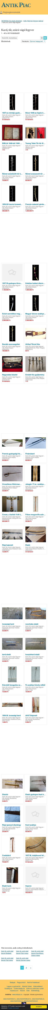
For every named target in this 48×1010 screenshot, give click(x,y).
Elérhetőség (35, 990)
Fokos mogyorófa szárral (35, 514)
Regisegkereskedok (11, 12)
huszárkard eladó (32, 654)
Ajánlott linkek (27, 986)
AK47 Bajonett (31, 715)
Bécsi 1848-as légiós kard (35, 113)
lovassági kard (8, 624)
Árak (28, 990)
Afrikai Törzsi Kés (32, 344)
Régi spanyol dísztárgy (11, 825)
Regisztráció (21, 982)
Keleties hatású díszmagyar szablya (35, 283)
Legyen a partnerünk (14, 986)
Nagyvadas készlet (9, 375)
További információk (13, 1008)
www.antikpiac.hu (17, 994)
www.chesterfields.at (38, 999)
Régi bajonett (7, 545)
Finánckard (29, 454)
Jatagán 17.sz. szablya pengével (35, 484)
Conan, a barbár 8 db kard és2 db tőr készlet (12, 514)
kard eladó (6, 654)
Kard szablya (30, 825)
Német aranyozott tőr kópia (35, 174)
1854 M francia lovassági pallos (12, 204)
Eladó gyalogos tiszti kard (35, 794)
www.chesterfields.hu (9, 999)
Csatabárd (6, 855)
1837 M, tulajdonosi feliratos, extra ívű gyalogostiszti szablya (35, 855)
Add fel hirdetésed (33, 982)
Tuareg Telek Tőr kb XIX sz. (35, 143)
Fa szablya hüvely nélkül (35, 685)
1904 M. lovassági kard (11, 715)
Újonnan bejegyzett (36, 41)
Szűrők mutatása (9, 37)
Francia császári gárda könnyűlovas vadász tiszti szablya (35, 204)
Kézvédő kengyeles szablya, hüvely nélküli (12, 685)
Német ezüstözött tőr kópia (12, 174)
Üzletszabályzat (19, 988)
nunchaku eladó (31, 624)
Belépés (12, 982)
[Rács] (45, 38)
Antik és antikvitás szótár (35, 988)
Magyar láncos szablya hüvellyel (35, 314)
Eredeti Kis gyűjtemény (34, 375)
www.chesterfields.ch (16, 1001)
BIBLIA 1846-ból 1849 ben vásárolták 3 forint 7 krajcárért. (12, 143)
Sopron (28, 886)
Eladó (27, 545)
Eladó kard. (6, 886)
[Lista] (42, 38)
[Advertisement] (24, 68)
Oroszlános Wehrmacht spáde (12, 484)
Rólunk (22, 990)
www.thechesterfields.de (31, 1001)
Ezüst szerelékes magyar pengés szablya (12, 314)
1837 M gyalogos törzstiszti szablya (12, 283)
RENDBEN (39, 1007)
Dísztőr (5, 794)
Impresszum (14, 990)
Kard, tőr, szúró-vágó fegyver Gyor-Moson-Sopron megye (37, 953)
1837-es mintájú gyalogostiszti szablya (12, 113)
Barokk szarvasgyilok (11, 344)
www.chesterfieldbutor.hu (24, 999)
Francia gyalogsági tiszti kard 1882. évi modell (12, 454)
